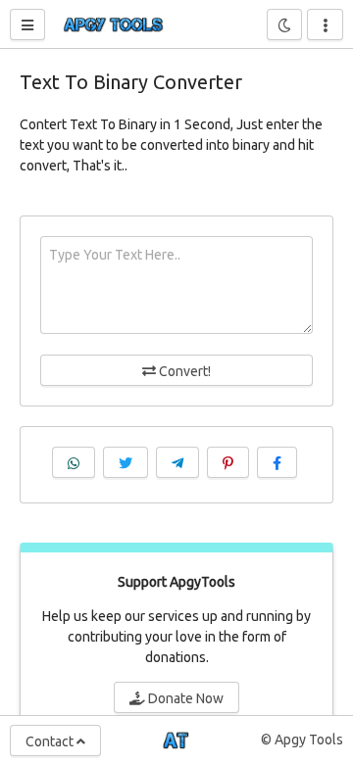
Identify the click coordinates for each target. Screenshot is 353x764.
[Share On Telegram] (177, 462)
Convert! (183, 371)
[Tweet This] (125, 462)
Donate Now (184, 698)
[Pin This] (228, 462)
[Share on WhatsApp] (73, 462)
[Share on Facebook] (277, 462)
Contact (50, 741)
